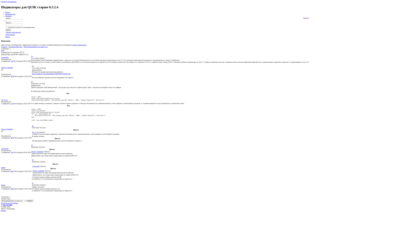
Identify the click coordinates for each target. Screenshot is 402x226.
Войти (7, 37)
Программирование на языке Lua (36, 47)
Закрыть (306, 18)
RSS (2, 50)
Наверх (3, 211)
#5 (32, 145)
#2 (33, 66)
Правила (8, 16)
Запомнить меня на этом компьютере (21, 27)
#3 (32, 82)
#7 (33, 183)
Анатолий (4, 57)
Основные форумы (15, 47)
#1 (32, 56)
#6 (33, 160)
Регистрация (10, 35)
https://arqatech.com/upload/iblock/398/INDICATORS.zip (51, 74)
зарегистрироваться (79, 45)
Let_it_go (4, 100)
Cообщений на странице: (10, 52)
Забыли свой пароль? (13, 32)
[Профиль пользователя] (6, 72)
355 (12, 104)
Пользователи (10, 14)
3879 (12, 76)
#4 (33, 126)
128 (12, 61)
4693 (12, 171)
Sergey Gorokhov (7, 68)
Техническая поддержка (9, 203)
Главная (4, 47)
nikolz (3, 167)
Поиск (7, 12)
